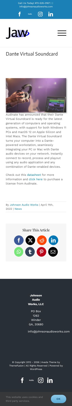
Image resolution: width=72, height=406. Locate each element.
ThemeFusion (16, 365)
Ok (58, 398)
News (18, 208)
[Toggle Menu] (62, 33)
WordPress (36, 369)
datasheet (34, 175)
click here (36, 179)
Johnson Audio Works (24, 204)
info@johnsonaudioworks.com (36, 6)
